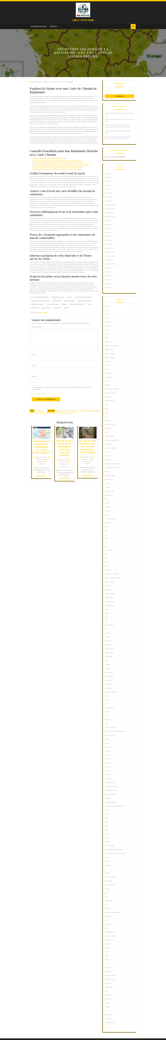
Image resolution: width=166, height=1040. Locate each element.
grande (107, 566)
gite (106, 531)
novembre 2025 (110, 209)
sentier (66, 307)
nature (89, 304)
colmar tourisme (110, 475)
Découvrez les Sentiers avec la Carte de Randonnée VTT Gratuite (87, 446)
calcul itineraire (110, 424)
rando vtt (107, 775)
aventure (69, 297)
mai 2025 (108, 232)
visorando (108, 999)
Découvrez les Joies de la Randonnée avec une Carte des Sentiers (64, 448)
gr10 (106, 554)
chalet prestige (109, 436)
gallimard (108, 523)
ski (106, 869)
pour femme (109, 747)
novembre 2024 (110, 256)
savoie (107, 830)
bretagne (108, 420)
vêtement (108, 971)
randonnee (108, 778)
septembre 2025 (110, 217)
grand (107, 562)
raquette (107, 798)
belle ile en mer (110, 401)
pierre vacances (110, 735)
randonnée (57, 307)
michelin (107, 668)
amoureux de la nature (41, 297)
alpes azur (108, 342)
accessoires (109, 326)
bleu (106, 413)
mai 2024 (108, 280)
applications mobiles (57, 297)
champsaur (108, 444)
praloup (107, 755)
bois (106, 416)
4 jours (107, 314)
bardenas (108, 397)
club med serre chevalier (113, 464)
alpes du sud (109, 350)
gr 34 (106, 538)
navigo (107, 696)
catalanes (108, 428)
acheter (107, 334)
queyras (107, 767)
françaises (108, 511)
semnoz (107, 834)
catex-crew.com (83, 20)
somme (107, 889)
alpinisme (108, 361)
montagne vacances (111, 692)
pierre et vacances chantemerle (115, 731)
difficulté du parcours (84, 300)
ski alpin (107, 873)
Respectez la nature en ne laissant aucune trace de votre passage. (58, 169)
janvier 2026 (108, 201)
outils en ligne (35, 307)
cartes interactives (69, 300)
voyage (107, 1007)
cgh (106, 432)
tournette (108, 916)
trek (106, 920)
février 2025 (108, 244)
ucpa (106, 928)
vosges (107, 1003)
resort (107, 810)
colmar (107, 472)
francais (107, 507)
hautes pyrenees (110, 601)
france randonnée (110, 519)
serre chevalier (109, 845)
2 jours (107, 306)
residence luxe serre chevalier (114, 806)
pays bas (108, 719)
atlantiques (108, 377)
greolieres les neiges (111, 574)
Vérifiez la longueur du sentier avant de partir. (50, 158)
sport (106, 897)
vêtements (108, 987)
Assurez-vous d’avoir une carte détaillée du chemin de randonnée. (57, 160)
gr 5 (106, 542)
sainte (107, 826)
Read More (41, 476)
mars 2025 (108, 240)
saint (106, 822)
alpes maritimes (110, 357)
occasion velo (109, 708)
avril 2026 (108, 189)
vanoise (107, 948)
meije (106, 660)
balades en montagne (112, 389)
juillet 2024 (108, 272)
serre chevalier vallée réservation (115, 853)
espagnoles (108, 495)
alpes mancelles (110, 353)
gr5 (106, 558)
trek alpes (108, 924)
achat (107, 330)
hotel (106, 613)
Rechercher (119, 83)
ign (106, 621)
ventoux (107, 960)
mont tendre (109, 680)
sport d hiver (109, 900)
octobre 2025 (109, 213)
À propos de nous (38, 26)
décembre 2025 (110, 205)
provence (108, 759)
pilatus (107, 739)
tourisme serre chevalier (112, 912)
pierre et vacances (111, 727)
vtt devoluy (108, 1015)
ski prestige (108, 881)
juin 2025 (107, 228)
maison (107, 637)
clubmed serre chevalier (112, 468)
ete (106, 499)
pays (106, 716)
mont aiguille (109, 676)
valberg (107, 944)
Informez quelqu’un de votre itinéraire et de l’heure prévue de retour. (58, 167)
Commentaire (37, 327)
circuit (107, 452)
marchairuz (108, 641)
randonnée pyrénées (111, 786)
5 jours (107, 318)
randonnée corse (110, 782)
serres (107, 857)
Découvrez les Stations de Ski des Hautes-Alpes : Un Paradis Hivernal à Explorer (118, 138)
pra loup (107, 751)
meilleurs (108, 664)
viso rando (108, 995)
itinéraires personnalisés (77, 304)
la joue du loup (109, 625)
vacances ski (109, 940)
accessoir (108, 322)
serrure (107, 861)
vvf (106, 1026)
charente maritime (111, 448)
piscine (107, 743)
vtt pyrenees (109, 1019)
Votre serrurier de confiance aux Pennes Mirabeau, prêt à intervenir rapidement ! (117, 126)
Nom (34, 354)
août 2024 (108, 268)
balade (39, 312)
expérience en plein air (37, 304)
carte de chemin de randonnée (40, 300)
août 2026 (108, 173)
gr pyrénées (109, 550)
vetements (108, 983)
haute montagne (110, 594)
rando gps (108, 771)
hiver (106, 609)
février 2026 (108, 197)
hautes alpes (109, 597)
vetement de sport (111, 975)
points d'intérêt (46, 307)
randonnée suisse (110, 790)
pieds (106, 723)
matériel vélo (109, 656)
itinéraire (64, 304)
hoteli (106, 617)
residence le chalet (111, 802)
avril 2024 (108, 284)
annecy (107, 369)
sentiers (107, 841)
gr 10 (106, 535)
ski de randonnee (110, 877)
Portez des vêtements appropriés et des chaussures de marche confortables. (62, 165)
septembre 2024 (110, 264)
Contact (54, 26)
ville (106, 991)
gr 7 (106, 546)
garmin (107, 527)
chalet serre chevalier (112, 440)
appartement (109, 373)
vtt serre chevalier (110, 1022)
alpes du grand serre (111, 346)
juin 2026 (107, 181)
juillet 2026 (108, 177)
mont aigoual (109, 672)
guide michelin (109, 582)
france (107, 515)
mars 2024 (108, 287)
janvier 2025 (108, 248)
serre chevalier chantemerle (114, 849)
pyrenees (108, 763)
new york (108, 700)
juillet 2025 (108, 224)
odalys (107, 712)
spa (106, 893)
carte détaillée (56, 300)
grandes (107, 570)
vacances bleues (110, 936)
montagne (108, 688)
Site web (34, 376)
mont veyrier (109, 684)
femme (107, 503)
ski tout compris (110, 885)
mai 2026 (108, 185)
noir (106, 704)
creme (107, 483)
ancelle (107, 365)
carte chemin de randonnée (84, 297)
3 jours (107, 310)
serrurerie (108, 865)
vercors (107, 963)
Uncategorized (109, 932)
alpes (106, 338)
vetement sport (110, 979)
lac (106, 629)
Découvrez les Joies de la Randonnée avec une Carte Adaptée (41, 446)
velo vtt (107, 952)
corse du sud (109, 479)
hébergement (109, 605)
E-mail (34, 365)
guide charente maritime (113, 578)
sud (106, 904)
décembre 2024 (110, 252)
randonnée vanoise (111, 794)
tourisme (107, 908)
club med (108, 460)
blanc (106, 409)
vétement (108, 967)
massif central (109, 649)
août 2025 (108, 221)
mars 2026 (108, 193)
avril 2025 (108, 236)
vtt (105, 1011)
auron (107, 381)
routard (107, 818)
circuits (107, 456)
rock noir (107, 814)
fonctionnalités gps (52, 304)
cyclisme (107, 487)
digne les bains (109, 491)
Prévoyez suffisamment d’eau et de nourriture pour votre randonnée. (58, 162)
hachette (108, 586)
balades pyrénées (111, 393)
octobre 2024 (109, 260)
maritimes (108, 645)
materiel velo (109, 653)
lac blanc (108, 633)
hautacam (108, 590)
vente (106, 956)
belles (107, 405)
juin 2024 (107, 276)
